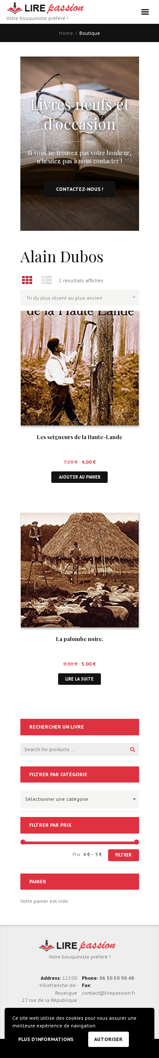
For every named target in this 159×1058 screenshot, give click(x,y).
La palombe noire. (79, 638)
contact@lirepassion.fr (108, 993)
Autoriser (108, 1039)
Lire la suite (79, 679)
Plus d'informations (45, 1039)
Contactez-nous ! (79, 189)
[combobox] (79, 799)
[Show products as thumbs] (27, 280)
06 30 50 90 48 (116, 978)
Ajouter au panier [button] (79, 477)
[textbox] (77, 798)
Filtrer (123, 855)
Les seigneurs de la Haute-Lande (79, 436)
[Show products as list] (46, 280)
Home (66, 33)
